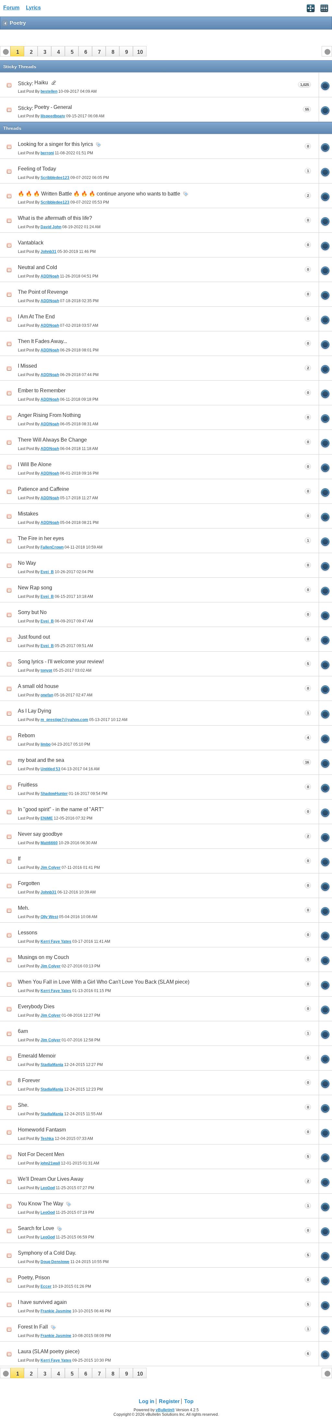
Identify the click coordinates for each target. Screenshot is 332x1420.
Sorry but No (32, 612)
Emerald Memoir (37, 1056)
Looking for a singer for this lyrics (55, 144)
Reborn (26, 735)
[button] (17, 51)
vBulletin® (165, 1410)
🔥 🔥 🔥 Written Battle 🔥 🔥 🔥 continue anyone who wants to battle (99, 193)
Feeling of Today (37, 169)
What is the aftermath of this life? (55, 218)
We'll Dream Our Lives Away (50, 1179)
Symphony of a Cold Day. (47, 1253)
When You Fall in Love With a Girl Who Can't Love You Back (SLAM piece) (103, 982)
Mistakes (28, 513)
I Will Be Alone (35, 464)
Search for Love (36, 1228)
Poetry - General (53, 107)
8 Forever (29, 1080)
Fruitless (28, 784)
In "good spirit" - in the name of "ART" (61, 809)
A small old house (38, 686)
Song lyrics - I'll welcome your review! (61, 661)
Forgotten (29, 883)
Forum (11, 7)
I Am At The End (36, 316)
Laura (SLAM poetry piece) (48, 1351)
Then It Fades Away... (42, 341)
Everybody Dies (36, 1006)
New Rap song (35, 587)
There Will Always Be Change (52, 440)
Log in (146, 1401)
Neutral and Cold (37, 267)
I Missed (27, 366)
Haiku (41, 82)
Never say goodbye (40, 834)
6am (23, 1031)
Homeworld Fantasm (42, 1129)
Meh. (23, 908)
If (19, 858)
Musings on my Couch (43, 957)
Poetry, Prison (34, 1277)
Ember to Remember (41, 390)
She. (23, 1105)
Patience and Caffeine (43, 489)
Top (189, 1401)
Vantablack (30, 242)
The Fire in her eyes (41, 538)
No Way (27, 563)
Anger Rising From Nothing (49, 415)
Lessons (27, 932)
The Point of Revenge (43, 292)
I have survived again (42, 1302)
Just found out (34, 637)
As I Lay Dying (34, 711)
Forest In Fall (33, 1327)
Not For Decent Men (41, 1154)
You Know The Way (40, 1203)
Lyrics (33, 7)
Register (169, 1401)
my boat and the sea (41, 760)
